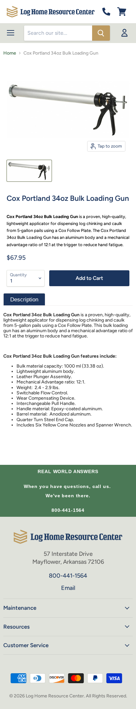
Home (9, 53)
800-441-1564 (68, 510)
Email (68, 588)
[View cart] (121, 11)
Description (24, 299)
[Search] (101, 33)
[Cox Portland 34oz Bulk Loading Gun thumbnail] (29, 170)
